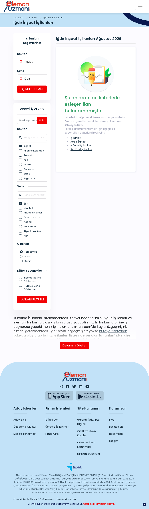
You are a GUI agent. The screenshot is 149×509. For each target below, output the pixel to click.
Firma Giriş (52, 434)
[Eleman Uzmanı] (17, 6)
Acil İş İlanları (78, 142)
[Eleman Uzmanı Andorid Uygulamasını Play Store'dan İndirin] (90, 395)
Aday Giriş (19, 419)
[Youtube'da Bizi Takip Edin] (87, 386)
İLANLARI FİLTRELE (32, 299)
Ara (43, 120)
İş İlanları (33, 17)
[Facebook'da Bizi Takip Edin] (67, 386)
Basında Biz (116, 427)
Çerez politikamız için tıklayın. (99, 503)
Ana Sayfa (18, 17)
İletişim (113, 441)
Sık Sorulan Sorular (88, 454)
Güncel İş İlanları (81, 145)
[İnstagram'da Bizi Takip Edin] (61, 386)
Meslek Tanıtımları (24, 434)
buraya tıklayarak (113, 331)
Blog (111, 419)
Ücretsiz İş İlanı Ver (57, 427)
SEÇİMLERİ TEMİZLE (32, 89)
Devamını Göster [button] (74, 345)
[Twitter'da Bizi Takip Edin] (74, 386)
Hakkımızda (116, 434)
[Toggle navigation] (140, 6)
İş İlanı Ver (51, 419)
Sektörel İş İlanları (81, 149)
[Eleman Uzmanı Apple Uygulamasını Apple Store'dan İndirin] (59, 395)
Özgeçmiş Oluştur (24, 427)
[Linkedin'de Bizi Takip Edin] (80, 386)
